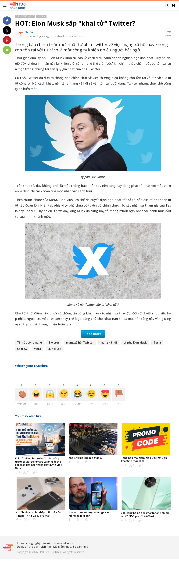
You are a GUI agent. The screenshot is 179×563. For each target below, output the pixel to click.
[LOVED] (104, 394)
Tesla (157, 342)
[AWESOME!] (21, 394)
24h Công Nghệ (25, 16)
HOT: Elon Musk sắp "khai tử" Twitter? (75, 23)
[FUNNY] (77, 394)
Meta (37, 349)
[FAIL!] (118, 394)
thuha (29, 32)
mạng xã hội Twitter (80, 342)
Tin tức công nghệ (29, 342)
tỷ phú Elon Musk (135, 342)
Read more (93, 334)
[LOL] (35, 394)
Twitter (54, 342)
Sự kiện (41, 16)
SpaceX (22, 349)
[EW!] (91, 394)
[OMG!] (49, 394)
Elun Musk (54, 349)
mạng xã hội (109, 342)
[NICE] (63, 394)
